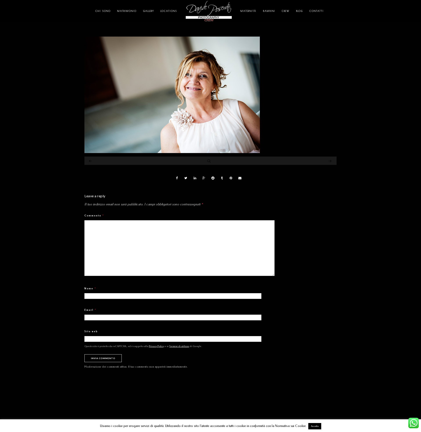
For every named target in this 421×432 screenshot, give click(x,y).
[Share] (177, 178)
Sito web (91, 331)
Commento (94, 215)
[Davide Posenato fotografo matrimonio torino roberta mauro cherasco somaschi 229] (172, 152)
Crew (285, 10)
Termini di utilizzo (179, 346)
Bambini (269, 10)
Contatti (316, 10)
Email (90, 310)
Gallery (148, 10)
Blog (299, 10)
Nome (90, 288)
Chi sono (103, 10)
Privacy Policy (156, 346)
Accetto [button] (315, 426)
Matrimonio (127, 10)
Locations (169, 10)
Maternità (248, 10)
